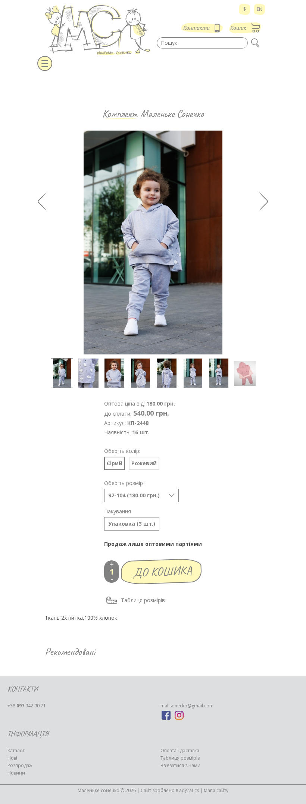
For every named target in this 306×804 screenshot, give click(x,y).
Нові (12, 758)
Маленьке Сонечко (172, 113)
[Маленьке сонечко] (97, 30)
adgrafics (189, 790)
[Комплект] (62, 373)
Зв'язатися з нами (180, 765)
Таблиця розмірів (143, 600)
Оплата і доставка (179, 750)
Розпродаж (19, 765)
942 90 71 (26, 706)
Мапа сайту (216, 790)
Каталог (16, 750)
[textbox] (202, 43)
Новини (16, 773)
